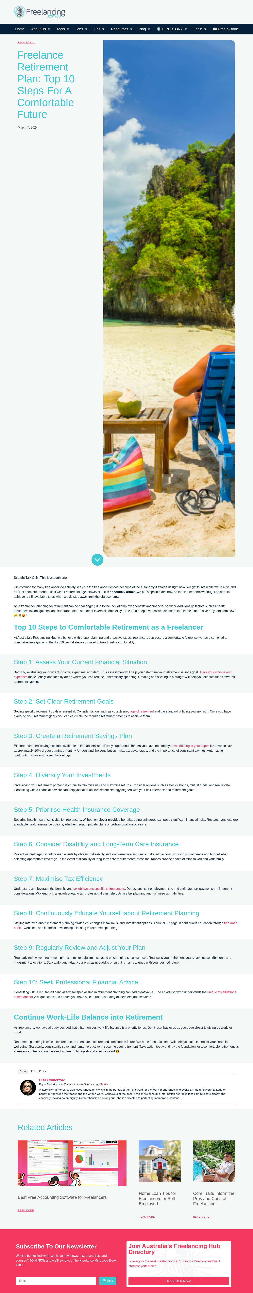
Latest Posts (38, 1071)
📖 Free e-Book (225, 29)
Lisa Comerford (52, 1080)
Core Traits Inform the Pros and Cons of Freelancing (213, 1198)
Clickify (103, 1084)
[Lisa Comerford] (28, 1094)
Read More (26, 1210)
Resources (119, 29)
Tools (61, 29)
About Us (38, 29)
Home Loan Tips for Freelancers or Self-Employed (157, 1198)
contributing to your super (191, 746)
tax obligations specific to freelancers (99, 888)
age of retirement (142, 711)
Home (20, 29)
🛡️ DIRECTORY (170, 29)
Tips (97, 29)
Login (198, 29)
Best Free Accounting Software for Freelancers (62, 1197)
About (23, 1071)
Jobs (79, 29)
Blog (142, 29)
